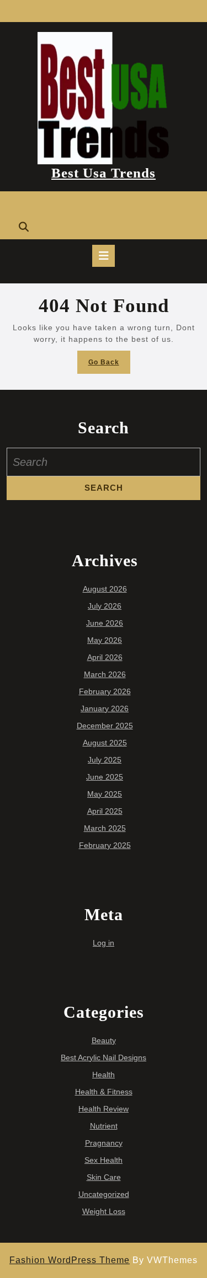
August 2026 (105, 588)
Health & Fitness (103, 1091)
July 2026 (104, 606)
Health (103, 1074)
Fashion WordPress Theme (69, 1260)
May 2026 (104, 640)
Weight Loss (103, 1211)
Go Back (109, 365)
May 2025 (104, 794)
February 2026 (105, 691)
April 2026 (105, 657)
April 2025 (105, 811)
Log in (103, 942)
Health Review (103, 1108)
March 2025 (105, 828)
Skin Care (104, 1177)
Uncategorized (103, 1194)
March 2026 (105, 674)
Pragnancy (104, 1143)
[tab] (103, 256)
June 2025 (104, 776)
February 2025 (105, 845)
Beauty (104, 1040)
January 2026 (105, 708)
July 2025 (104, 759)
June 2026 (104, 623)
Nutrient (104, 1125)
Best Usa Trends (103, 172)
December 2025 (105, 725)
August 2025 (105, 742)
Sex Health (103, 1160)
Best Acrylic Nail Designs (103, 1057)
